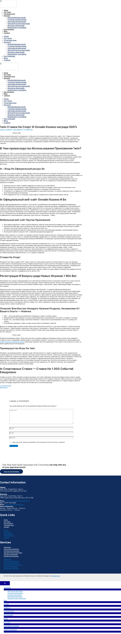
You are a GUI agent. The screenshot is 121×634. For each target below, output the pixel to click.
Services (7, 16)
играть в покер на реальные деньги (12, 342)
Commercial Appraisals (17, 20)
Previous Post (5, 386)
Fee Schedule (9, 29)
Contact (7, 33)
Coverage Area (9, 14)
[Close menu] (5, 583)
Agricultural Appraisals (17, 22)
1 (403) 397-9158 (11, 501)
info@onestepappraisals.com (14, 505)
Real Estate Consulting (17, 28)
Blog (5, 31)
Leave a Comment (6, 129)
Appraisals (7, 547)
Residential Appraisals (17, 18)
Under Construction (10, 630)
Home (6, 10)
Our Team (7, 12)
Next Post (4, 387)
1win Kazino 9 (17, 129)
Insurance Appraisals (16, 26)
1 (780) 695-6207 (23, 501)
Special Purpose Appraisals (19, 24)
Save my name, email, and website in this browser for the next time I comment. (38, 442)
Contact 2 (7, 608)
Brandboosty (56, 576)
